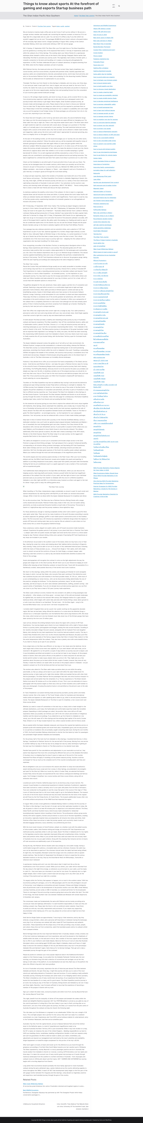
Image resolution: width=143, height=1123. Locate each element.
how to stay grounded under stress (104, 140)
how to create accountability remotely (105, 95)
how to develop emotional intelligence (105, 101)
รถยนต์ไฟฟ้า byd (98, 372)
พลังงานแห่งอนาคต (99, 357)
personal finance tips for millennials (104, 197)
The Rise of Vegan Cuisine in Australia (105, 240)
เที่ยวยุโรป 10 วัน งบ (99, 414)
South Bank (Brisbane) (100, 231)
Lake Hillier (97, 179)
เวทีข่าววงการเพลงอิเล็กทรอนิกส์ (103, 423)
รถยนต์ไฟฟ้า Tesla (99, 381)
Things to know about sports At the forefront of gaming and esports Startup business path (67, 1120)
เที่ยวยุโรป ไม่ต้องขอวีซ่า (100, 417)
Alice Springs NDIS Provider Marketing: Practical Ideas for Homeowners (105, 482)
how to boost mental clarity (102, 83)
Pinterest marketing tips (101, 203)
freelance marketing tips (101, 59)
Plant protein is (98, 206)
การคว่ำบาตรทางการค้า (100, 263)
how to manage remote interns (103, 116)
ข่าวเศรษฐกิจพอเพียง (99, 321)
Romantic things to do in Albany (103, 216)
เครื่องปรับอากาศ (98, 402)
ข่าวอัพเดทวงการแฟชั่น (100, 309)
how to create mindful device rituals (105, 98)
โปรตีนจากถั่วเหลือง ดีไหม (101, 447)
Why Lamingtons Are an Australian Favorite (104, 256)
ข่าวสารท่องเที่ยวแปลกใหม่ (101, 294)
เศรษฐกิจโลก (97, 426)
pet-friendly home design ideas (103, 200)
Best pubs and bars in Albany (102, 40)
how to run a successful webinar (103, 137)
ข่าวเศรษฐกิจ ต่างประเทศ (100, 312)
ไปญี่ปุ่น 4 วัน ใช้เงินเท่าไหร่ (101, 459)
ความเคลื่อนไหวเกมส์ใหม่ (101, 336)
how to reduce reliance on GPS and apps (106, 134)
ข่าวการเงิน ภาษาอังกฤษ (100, 275)
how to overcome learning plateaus (104, 122)
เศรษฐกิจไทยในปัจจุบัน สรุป (101, 435)
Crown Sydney (98, 53)
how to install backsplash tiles (103, 107)
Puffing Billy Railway (99, 210)
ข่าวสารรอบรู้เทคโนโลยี (100, 297)
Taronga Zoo (97, 234)
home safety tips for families (102, 74)
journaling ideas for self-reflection (104, 170)
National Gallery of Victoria (102, 191)
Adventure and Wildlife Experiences (104, 25)
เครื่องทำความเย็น (98, 399)
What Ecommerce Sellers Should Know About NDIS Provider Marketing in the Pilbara (105, 475)
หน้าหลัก (113, 6)
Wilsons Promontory (99, 260)
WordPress (108, 1120)
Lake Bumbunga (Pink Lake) (102, 176)
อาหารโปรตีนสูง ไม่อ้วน (100, 396)
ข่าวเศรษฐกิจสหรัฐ (98, 324)
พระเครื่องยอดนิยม (99, 348)
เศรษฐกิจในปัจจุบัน (98, 429)
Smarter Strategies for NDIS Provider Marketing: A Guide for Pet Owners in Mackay (105, 489)
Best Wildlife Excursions (30, 1090)
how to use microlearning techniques (105, 152)
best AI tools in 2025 (100, 34)
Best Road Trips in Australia (102, 44)
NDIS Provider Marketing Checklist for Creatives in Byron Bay (105, 495)
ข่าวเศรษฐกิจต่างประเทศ (100, 318)
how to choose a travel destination (104, 89)
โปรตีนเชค (96, 453)
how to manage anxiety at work (103, 113)
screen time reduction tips (101, 222)
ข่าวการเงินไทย (98, 278)
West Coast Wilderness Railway (33, 1084)
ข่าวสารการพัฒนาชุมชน (100, 288)
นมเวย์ (95, 345)
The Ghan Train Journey (44, 26)
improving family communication (103, 167)
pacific (62, 26)
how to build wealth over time (103, 86)
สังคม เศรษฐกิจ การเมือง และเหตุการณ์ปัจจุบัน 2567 (105, 386)
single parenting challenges (102, 228)
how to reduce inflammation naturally (105, 131)
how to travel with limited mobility (104, 149)
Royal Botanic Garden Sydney (102, 219)
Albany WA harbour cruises (102, 28)
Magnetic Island (98, 188)
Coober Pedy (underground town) (104, 50)
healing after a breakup (100, 68)
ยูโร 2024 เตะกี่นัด (99, 369)
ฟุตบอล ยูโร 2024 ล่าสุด (100, 360)
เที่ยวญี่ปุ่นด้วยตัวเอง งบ (100, 411)
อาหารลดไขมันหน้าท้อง (100, 393)
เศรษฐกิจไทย (97, 432)
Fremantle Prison (98, 62)
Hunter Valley (97, 158)
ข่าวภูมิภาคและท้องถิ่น (100, 282)
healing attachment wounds (102, 71)
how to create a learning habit (103, 92)
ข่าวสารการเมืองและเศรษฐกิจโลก (103, 291)
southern (67, 26)
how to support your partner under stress (104, 145)
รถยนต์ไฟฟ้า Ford (98, 375)
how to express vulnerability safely (104, 104)
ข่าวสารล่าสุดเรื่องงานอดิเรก (101, 300)
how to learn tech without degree (104, 110)
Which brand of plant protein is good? (105, 252)
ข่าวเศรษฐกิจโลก (98, 327)
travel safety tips (98, 243)
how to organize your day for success (105, 119)
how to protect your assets (102, 128)
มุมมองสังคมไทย (98, 366)
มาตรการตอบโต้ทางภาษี (100, 363)
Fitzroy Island (97, 56)
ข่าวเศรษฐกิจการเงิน (99, 315)
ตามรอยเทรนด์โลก (99, 342)
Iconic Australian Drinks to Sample (104, 161)
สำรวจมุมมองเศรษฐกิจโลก (101, 390)
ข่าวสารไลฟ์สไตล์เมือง (100, 306)
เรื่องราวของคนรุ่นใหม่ (100, 420)
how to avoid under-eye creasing (104, 77)
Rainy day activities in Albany (102, 213)
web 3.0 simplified (99, 246)
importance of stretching (101, 164)
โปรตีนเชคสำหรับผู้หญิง (100, 456)
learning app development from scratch (106, 182)
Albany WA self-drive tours (102, 31)
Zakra (101, 1120)
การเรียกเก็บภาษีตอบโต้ (100, 269)
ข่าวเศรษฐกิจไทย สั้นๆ (100, 333)
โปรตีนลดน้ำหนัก (98, 450)
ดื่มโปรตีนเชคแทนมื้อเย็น (100, 339)
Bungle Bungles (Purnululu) (101, 47)
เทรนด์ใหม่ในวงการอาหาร (101, 405)
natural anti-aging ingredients (102, 194)
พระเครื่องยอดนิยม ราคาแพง (102, 351)
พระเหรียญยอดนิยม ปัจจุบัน (101, 354)
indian (58, 26)
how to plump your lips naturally (103, 125)
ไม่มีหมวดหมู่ (97, 462)
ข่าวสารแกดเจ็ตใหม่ (99, 303)
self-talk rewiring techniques (102, 225)
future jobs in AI (98, 65)
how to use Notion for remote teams (105, 155)
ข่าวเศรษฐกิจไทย (98, 330)
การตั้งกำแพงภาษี (98, 266)
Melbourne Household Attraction (34, 1104)
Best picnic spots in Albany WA (103, 37)
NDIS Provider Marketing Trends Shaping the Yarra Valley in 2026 (106, 469)
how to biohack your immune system (105, 80)
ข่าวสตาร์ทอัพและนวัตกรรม (101, 285)
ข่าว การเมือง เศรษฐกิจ (100, 272)
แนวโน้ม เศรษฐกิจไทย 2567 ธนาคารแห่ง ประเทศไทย (105, 443)
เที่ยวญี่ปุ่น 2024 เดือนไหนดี (101, 408)
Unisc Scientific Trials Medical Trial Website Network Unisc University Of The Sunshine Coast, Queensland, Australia (72, 1106)
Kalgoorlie (96, 173)
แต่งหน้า (95, 438)
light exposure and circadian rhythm (105, 185)
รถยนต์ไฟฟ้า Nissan (99, 378)
